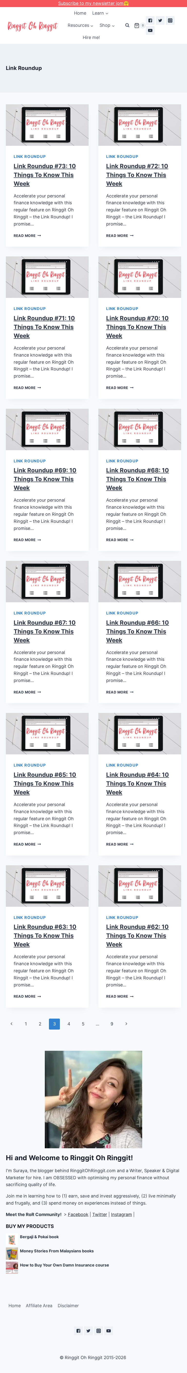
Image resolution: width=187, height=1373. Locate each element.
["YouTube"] (150, 30)
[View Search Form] (127, 25)
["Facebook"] (150, 20)
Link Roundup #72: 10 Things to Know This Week (137, 175)
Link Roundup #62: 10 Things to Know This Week (137, 935)
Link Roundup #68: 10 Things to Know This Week (137, 479)
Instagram (121, 1214)
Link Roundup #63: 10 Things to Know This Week (45, 935)
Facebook (78, 1214)
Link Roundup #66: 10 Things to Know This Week (137, 631)
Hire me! (91, 37)
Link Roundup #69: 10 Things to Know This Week (45, 479)
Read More (25, 236)
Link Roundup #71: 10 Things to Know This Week (44, 327)
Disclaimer (68, 1305)
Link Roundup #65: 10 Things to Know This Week (45, 783)
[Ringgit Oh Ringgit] (32, 26)
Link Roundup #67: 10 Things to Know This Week (45, 631)
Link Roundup (30, 156)
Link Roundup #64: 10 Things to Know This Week (137, 783)
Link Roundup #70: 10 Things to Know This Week (137, 327)
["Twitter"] (160, 20)
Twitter (99, 1214)
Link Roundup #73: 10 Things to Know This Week (45, 175)
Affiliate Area (39, 1305)
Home (80, 13)
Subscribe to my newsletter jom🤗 (93, 3)
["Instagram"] (170, 20)
